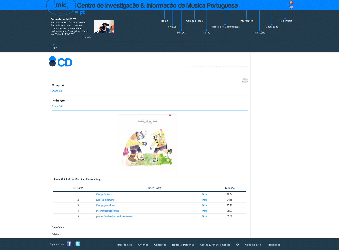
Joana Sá (57, 91)
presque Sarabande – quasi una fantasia (114, 216)
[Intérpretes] (246, 20)
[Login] (54, 45)
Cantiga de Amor (104, 194)
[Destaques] (271, 26)
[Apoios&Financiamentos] (215, 244)
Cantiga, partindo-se (105, 205)
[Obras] (206, 32)
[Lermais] (87, 37)
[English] (291, 7)
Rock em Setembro (105, 199)
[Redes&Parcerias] (183, 244)
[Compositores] (194, 20)
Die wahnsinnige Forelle (107, 210)
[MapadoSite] (253, 244)
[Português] (291, 3)
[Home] (164, 20)
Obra (204, 194)
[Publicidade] (273, 244)
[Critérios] (143, 244)
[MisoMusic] (285, 20)
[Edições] (181, 32)
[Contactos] (160, 244)
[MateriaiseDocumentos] (225, 26)
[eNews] (172, 26)
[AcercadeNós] (123, 244)
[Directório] (259, 32)
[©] (237, 244)
